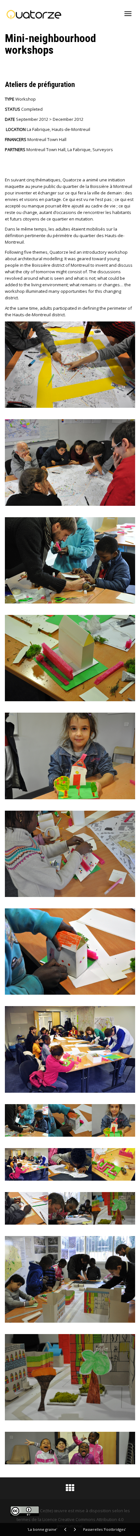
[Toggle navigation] (128, 13)
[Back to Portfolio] (70, 1489)
